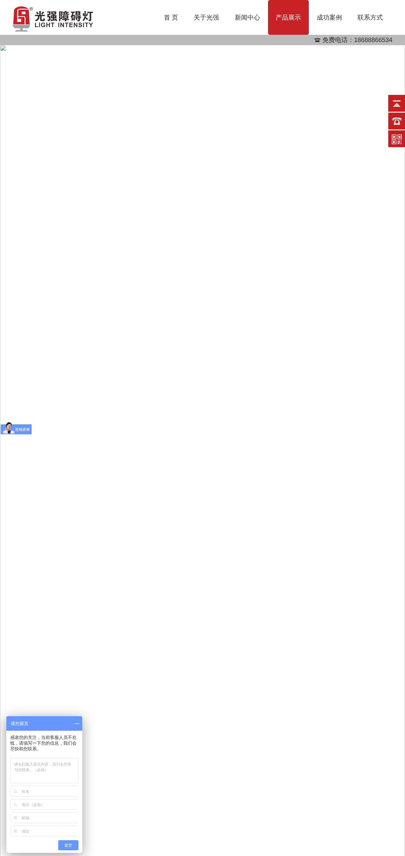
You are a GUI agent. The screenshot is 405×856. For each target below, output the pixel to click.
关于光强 (206, 17)
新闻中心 (247, 17)
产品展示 (288, 17)
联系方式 (370, 17)
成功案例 (329, 17)
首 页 (171, 17)
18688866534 (373, 39)
